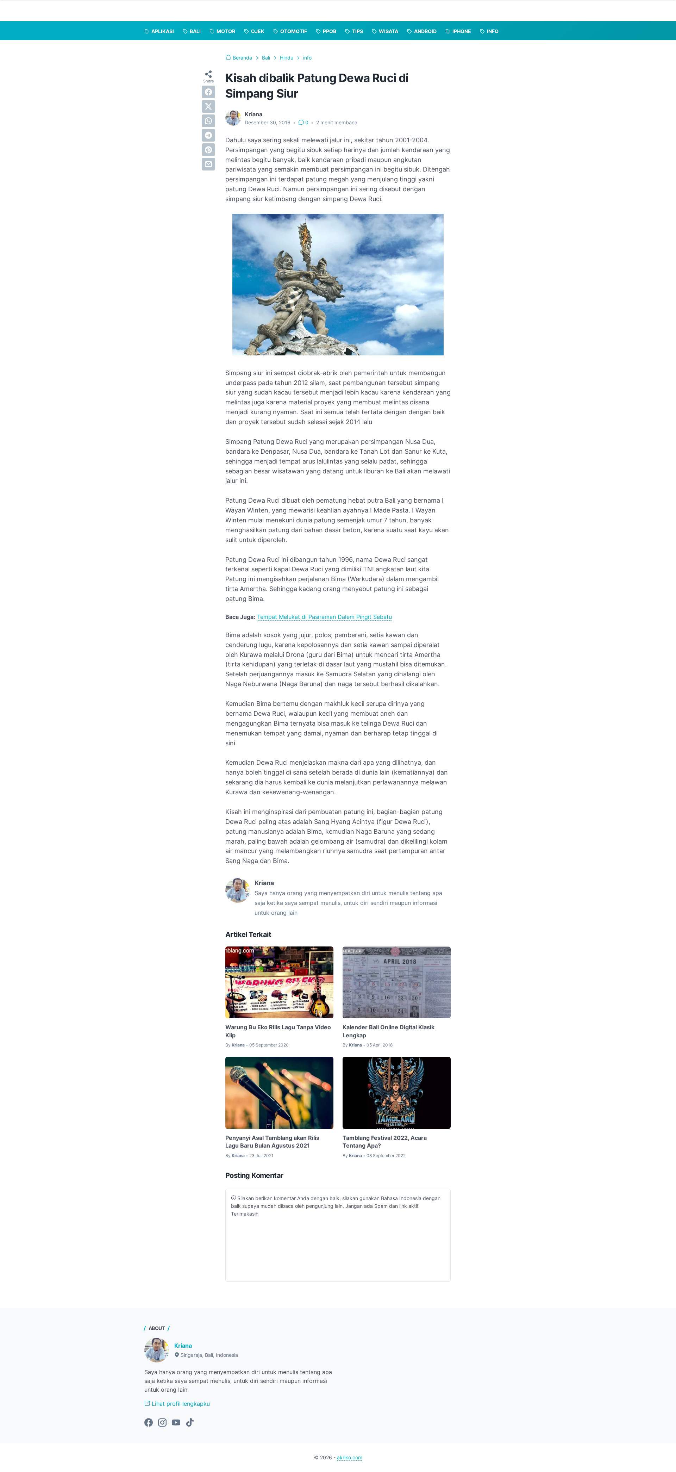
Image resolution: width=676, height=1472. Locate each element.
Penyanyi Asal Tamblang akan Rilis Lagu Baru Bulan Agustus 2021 (272, 1141)
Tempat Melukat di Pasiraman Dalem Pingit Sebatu (324, 616)
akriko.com (349, 1457)
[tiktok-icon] (190, 1423)
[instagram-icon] (162, 1423)
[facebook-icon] (148, 1423)
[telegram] (208, 135)
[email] (208, 164)
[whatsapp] (208, 120)
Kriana (183, 1345)
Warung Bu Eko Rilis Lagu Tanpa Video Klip (278, 1031)
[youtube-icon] (176, 1423)
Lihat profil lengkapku (180, 1403)
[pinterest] (208, 149)
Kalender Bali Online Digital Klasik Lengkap (388, 1031)
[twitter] (208, 106)
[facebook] (208, 92)
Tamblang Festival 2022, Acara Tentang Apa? (385, 1141)
